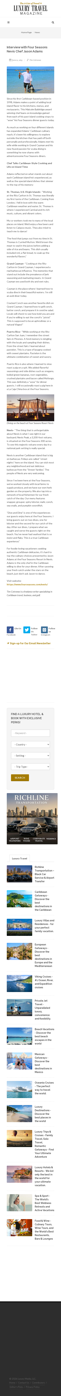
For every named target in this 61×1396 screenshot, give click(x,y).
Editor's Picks (16, 1387)
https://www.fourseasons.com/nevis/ (27, 584)
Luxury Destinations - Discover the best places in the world (43, 1113)
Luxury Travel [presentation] (19, 858)
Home (12, 1382)
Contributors (38, 1382)
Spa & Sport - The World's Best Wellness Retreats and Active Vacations (44, 1203)
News (37, 32)
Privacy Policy (33, 1387)
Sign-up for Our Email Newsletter (30, 643)
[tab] (19, 858)
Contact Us (23, 1382)
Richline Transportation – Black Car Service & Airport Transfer (44, 874)
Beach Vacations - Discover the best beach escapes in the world (44, 1036)
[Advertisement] (32, 675)
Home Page (26, 32)
